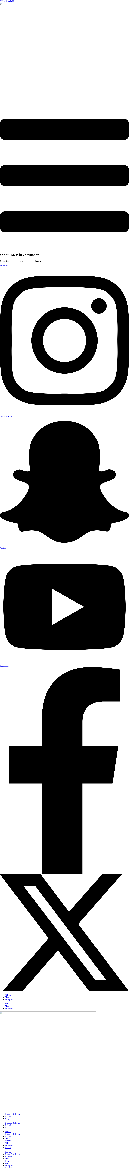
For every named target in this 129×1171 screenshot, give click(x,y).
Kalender (8, 1116)
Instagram (9, 999)
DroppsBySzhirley (12, 1114)
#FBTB (8, 995)
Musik (7, 997)
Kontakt (8, 1147)
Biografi (8, 1118)
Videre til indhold (7, 1)
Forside (8, 1132)
